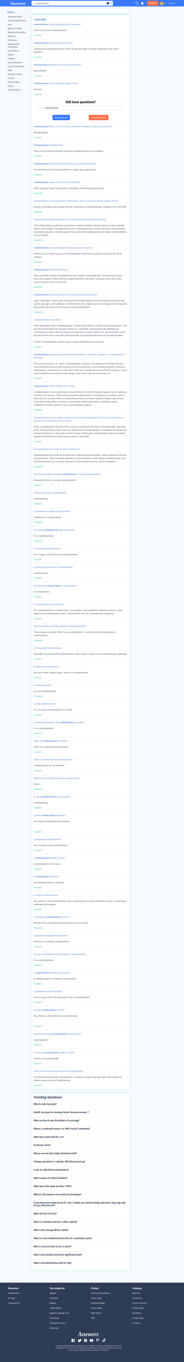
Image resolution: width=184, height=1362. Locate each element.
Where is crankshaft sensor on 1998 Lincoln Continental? (62, 1128)
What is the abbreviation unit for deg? (53, 1262)
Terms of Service (139, 1303)
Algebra (53, 1293)
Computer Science (57, 1323)
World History (56, 1308)
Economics (54, 1328)
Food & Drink (13, 51)
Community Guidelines (100, 1293)
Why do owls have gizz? (45, 1104)
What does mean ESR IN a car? (49, 1136)
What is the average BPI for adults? (51, 1230)
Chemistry (54, 1298)
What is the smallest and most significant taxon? (58, 1254)
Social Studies (14, 82)
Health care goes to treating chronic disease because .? (61, 1112)
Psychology (54, 1318)
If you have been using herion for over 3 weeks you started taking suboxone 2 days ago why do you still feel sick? (79, 1204)
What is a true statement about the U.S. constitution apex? (63, 1238)
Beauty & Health (15, 28)
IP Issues (136, 1323)
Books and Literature (17, 32)
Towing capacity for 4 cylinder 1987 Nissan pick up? (59, 1161)
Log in (172, 3)
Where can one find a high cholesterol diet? (55, 1153)
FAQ (93, 1318)
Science (11, 78)
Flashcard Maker (98, 1303)
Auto (10, 24)
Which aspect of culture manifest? (51, 1178)
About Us (136, 1293)
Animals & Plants (15, 16)
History (11, 54)
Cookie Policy (138, 1318)
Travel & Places (14, 90)
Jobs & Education (15, 62)
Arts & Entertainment (17, 20)
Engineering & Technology (14, 45)
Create (152, 3)
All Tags (11, 1298)
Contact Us (137, 1298)
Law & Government (16, 66)
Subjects (11, 12)
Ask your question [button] (98, 117)
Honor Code (96, 1298)
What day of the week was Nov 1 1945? (53, 1186)
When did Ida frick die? (45, 1213)
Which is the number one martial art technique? (57, 1194)
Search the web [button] (61, 117)
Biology (53, 1303)
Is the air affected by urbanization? (51, 1169)
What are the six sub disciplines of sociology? (56, 1120)
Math (10, 70)
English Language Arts (59, 1313)
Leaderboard (13, 1293)
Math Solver (96, 1313)
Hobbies (11, 58)
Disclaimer (136, 1313)
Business (11, 36)
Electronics (12, 40)
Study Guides (96, 1308)
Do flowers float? (42, 1145)
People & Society (15, 74)
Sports (10, 86)
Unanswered (13, 1303)
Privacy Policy (138, 1308)
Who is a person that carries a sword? (53, 1246)
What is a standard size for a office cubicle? (55, 1221)
